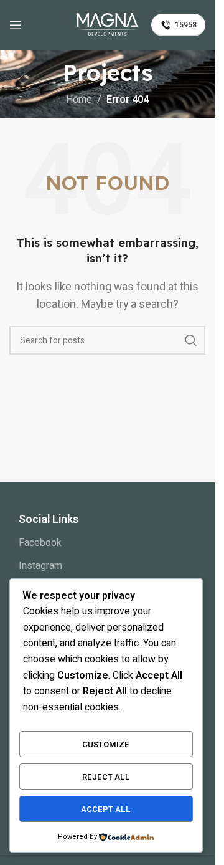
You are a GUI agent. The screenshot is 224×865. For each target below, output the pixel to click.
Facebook (40, 542)
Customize (105, 744)
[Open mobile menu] (15, 24)
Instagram (40, 565)
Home (79, 99)
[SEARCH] (191, 340)
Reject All (106, 777)
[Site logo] (108, 24)
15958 (186, 25)
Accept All (106, 809)
